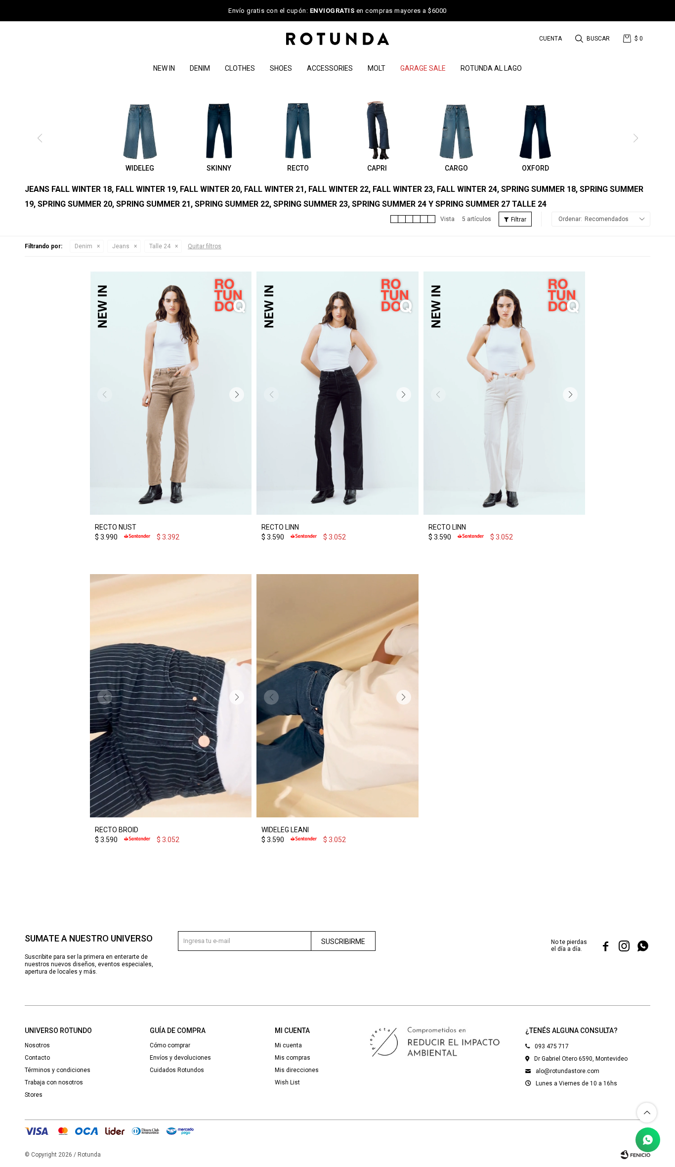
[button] (593, 38)
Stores (33, 1094)
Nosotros (37, 1045)
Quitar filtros (204, 246)
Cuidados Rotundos (177, 1070)
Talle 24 (159, 246)
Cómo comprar (170, 1045)
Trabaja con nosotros (54, 1082)
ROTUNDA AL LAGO (491, 68)
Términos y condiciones (57, 1070)
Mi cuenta (288, 1045)
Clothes (240, 68)
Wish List (287, 1082)
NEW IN (164, 68)
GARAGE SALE (423, 68)
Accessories (330, 68)
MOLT (376, 68)
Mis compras (292, 1057)
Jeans (120, 246)
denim (200, 68)
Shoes (281, 68)
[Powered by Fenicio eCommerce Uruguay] (635, 1154)
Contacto (37, 1057)
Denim (83, 246)
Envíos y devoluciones (180, 1057)
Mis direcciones (297, 1070)
